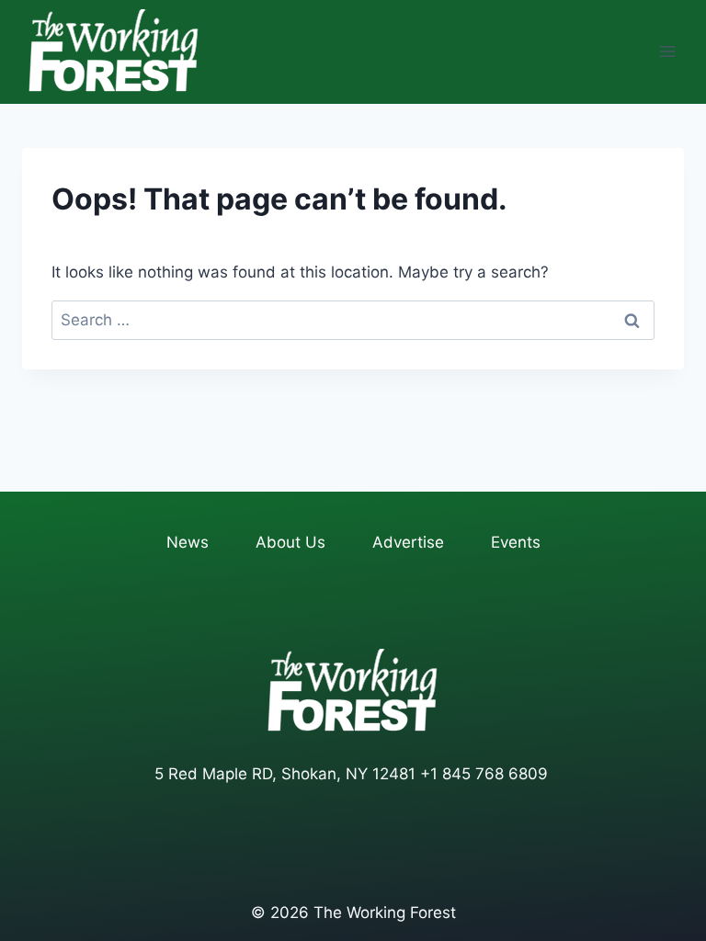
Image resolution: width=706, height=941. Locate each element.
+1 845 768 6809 (484, 774)
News (187, 542)
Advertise (408, 542)
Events (516, 542)
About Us (290, 542)
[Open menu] (667, 52)
